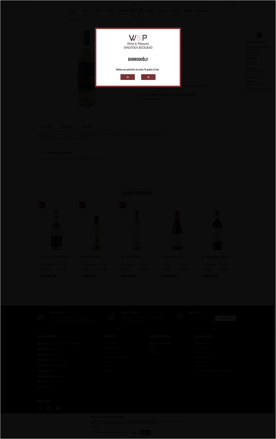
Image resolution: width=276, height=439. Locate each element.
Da (128, 77)
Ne (148, 77)
